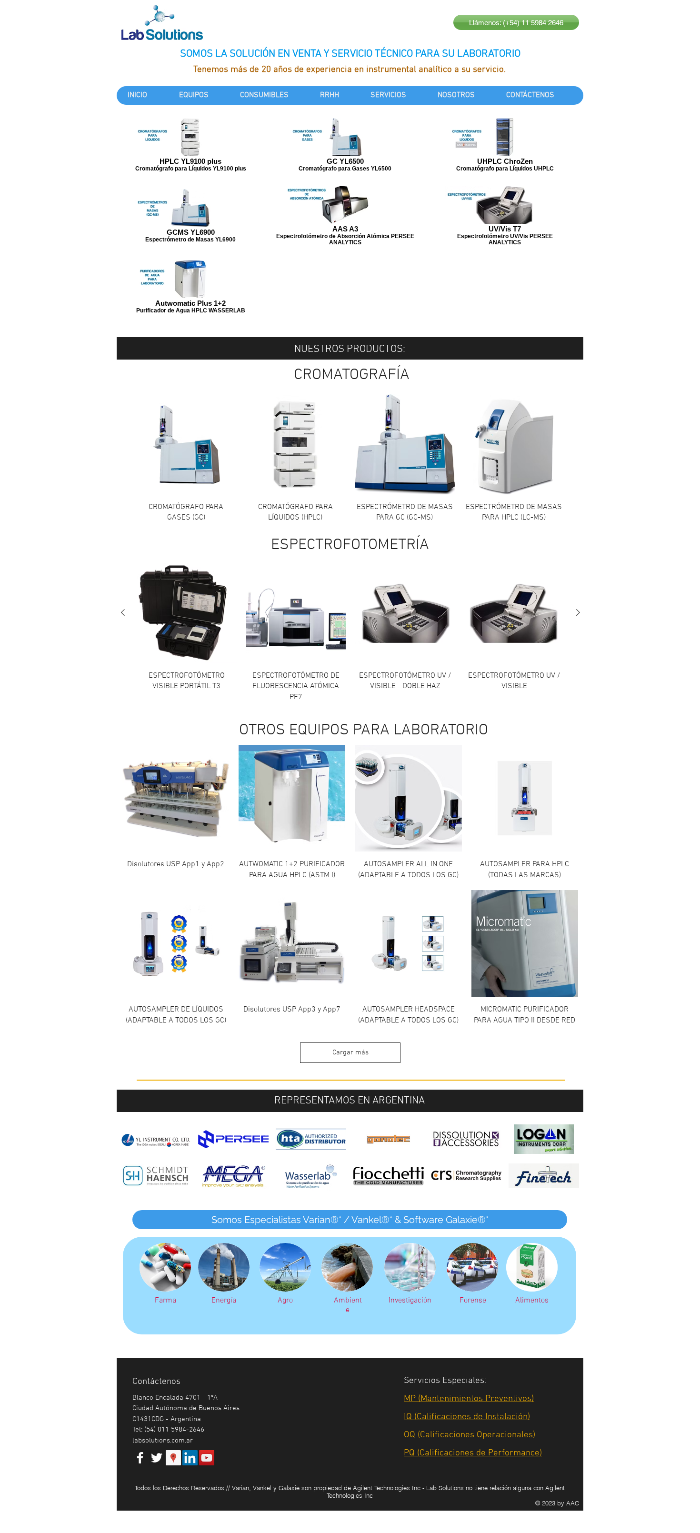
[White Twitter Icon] (156, 1457)
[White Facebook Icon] (140, 1457)
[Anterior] (123, 612)
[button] (349, 1219)
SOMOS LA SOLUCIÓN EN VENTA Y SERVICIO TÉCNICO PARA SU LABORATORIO (350, 54)
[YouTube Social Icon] (206, 1457)
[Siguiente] (578, 612)
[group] (350, 458)
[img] (466, 1139)
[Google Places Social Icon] (173, 1457)
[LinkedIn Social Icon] (190, 1457)
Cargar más (350, 1052)
